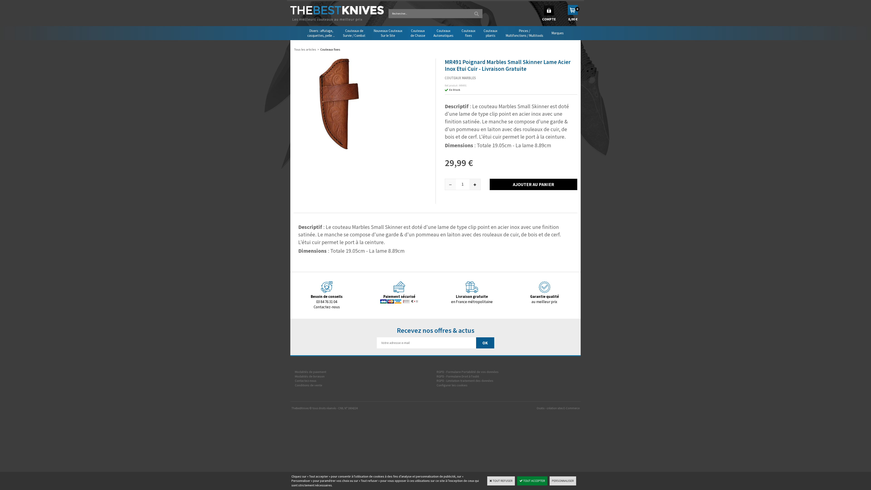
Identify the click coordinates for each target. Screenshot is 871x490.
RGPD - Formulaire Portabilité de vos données (468, 372)
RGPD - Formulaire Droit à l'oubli (458, 376)
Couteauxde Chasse (418, 33)
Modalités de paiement (310, 372)
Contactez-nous (305, 381)
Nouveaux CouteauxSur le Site (388, 33)
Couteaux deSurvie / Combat (354, 33)
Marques (557, 33)
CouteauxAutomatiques (443, 33)
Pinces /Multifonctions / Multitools (524, 33)
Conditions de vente (308, 385)
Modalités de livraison (310, 376)
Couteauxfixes (468, 33)
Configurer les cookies (452, 385)
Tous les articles (305, 49)
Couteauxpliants (490, 33)
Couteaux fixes (330, 49)
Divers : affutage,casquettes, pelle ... (321, 33)
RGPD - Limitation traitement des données (465, 381)
